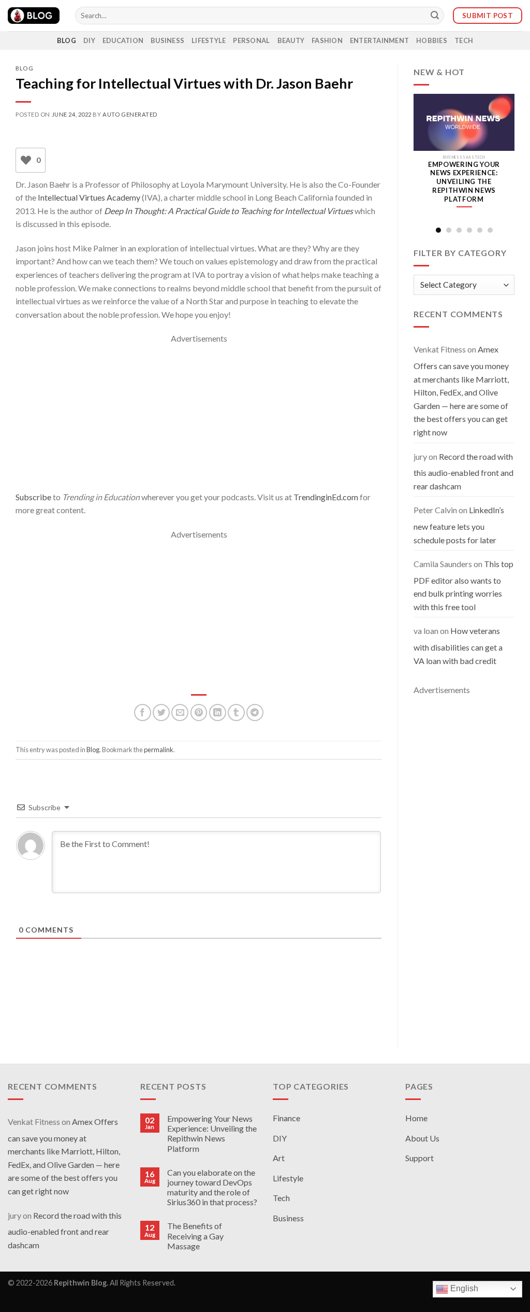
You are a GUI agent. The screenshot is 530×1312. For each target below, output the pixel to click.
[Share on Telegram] (254, 712)
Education (122, 40)
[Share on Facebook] (142, 712)
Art (279, 1158)
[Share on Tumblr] (236, 712)
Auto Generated (129, 114)
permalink (158, 749)
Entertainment (379, 40)
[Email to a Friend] (179, 712)
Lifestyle (209, 40)
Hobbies (431, 40)
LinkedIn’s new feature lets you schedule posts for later (459, 524)
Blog (66, 40)
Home (416, 1118)
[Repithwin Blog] (34, 15)
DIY (89, 40)
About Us (422, 1138)
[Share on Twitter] (161, 712)
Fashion (327, 40)
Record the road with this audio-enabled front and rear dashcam (463, 471)
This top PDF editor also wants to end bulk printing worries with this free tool (463, 585)
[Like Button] (26, 160)
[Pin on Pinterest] (199, 712)
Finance (286, 1118)
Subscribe (33, 497)
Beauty (291, 40)
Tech (463, 40)
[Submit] (435, 15)
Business (167, 40)
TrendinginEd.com (325, 497)
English (463, 1288)
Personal (251, 40)
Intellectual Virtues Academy (89, 197)
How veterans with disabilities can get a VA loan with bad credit (458, 645)
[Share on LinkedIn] (217, 712)
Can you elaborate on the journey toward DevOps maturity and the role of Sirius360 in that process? (212, 1187)
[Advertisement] (199, 417)
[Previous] (421, 158)
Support (419, 1158)
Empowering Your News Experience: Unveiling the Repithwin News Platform (212, 1133)
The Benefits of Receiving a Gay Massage (195, 1235)
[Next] (506, 158)
